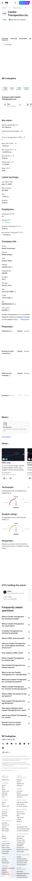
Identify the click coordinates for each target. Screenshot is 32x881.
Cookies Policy (21, 842)
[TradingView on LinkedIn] (20, 743)
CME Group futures (22, 802)
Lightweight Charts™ (23, 860)
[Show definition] (17, 125)
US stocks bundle (22, 806)
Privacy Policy (21, 840)
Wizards (4, 870)
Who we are (20, 811)
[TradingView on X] (3, 743)
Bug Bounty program (23, 849)
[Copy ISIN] (15, 291)
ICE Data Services (22, 756)
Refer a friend (6, 847)
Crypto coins (5, 791)
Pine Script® (5, 830)
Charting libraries (22, 859)
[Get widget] (28, 487)
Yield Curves (5, 825)
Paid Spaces (5, 874)
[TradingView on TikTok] (28, 743)
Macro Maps (5, 829)
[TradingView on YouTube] (11, 743)
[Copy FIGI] (15, 304)
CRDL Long (6, 463)
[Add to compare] (20, 105)
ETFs (3, 787)
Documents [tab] (23, 38)
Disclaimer (20, 838)
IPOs (3, 817)
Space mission (21, 813)
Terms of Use (20, 836)
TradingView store (22, 827)
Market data (20, 783)
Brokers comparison (22, 795)
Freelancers (5, 872)
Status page (20, 851)
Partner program (21, 875)
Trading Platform (21, 864)
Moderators (5, 853)
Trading (4, 859)
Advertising (20, 871)
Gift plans (19, 785)
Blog (18, 815)
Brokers (19, 793)
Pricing (19, 781)
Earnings (4, 813)
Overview (19, 791)
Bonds (3, 789)
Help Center (20, 817)
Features (19, 779)
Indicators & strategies (8, 868)
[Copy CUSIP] (12, 298)
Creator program (6, 849)
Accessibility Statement (20, 844)
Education (5, 860)
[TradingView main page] (6, 3)
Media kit (19, 821)
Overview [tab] (5, 38)
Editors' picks (6, 862)
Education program (22, 877)
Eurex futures (20, 804)
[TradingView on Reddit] (3, 748)
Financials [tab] (13, 38)
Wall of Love (5, 845)
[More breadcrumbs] (10, 8)
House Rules (5, 851)
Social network (6, 843)
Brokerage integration (23, 873)
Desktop (4, 838)
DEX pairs (4, 795)
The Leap (19, 797)
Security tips (20, 847)
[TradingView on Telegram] (24, 743)
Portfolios (4, 823)
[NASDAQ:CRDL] (3, 459)
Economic (4, 811)
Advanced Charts (22, 862)
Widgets (19, 857)
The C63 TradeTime (22, 830)
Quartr (25, 768)
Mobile (4, 836)
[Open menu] (2, 3)
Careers (19, 819)
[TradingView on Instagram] (16, 743)
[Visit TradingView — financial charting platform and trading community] (9, 78)
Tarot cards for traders (23, 829)
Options (4, 827)
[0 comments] (10, 478)
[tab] (20, 331)
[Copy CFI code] (9, 310)
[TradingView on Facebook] (7, 743)
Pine (3, 797)
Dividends (5, 815)
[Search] (15, 3)
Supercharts (5, 779)
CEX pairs (4, 793)
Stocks (4, 785)
